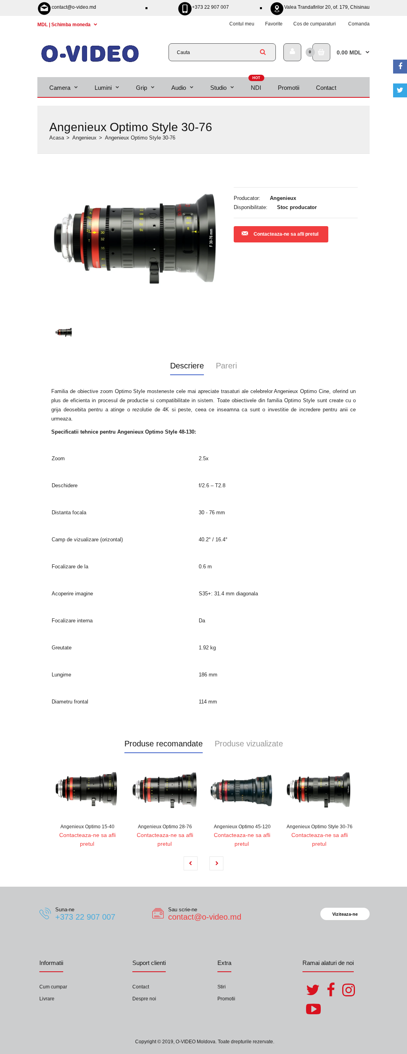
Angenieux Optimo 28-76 (165, 826)
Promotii (226, 999)
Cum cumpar (53, 987)
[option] (137, 240)
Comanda (359, 24)
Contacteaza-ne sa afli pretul (286, 234)
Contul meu (241, 24)
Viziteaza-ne (345, 914)
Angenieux (84, 138)
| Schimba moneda (64, 24)
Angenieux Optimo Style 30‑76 (320, 826)
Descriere (187, 365)
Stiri (221, 987)
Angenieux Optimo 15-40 (87, 826)
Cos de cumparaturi (314, 24)
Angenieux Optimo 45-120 (242, 826)
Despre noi (144, 999)
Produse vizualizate (249, 743)
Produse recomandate (163, 743)
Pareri (226, 365)
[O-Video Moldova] (90, 61)
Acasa (56, 138)
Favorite (274, 24)
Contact (140, 987)
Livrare (46, 999)
